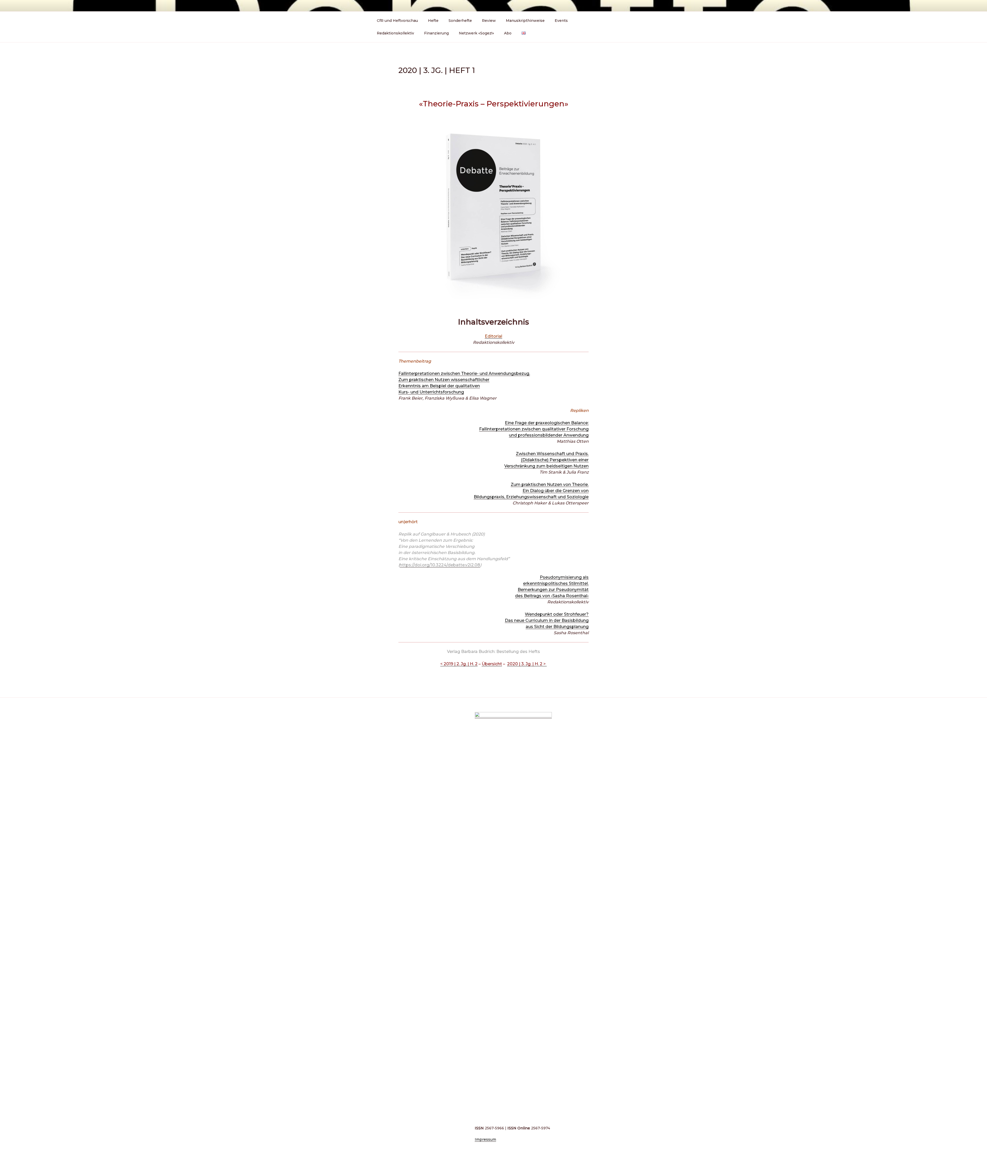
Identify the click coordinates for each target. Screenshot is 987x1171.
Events (561, 20)
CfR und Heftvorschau (397, 20)
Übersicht (492, 663)
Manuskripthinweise (525, 20)
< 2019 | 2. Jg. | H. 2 (459, 663)
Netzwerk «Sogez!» (476, 33)
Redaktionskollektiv (395, 33)
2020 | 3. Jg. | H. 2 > (527, 663)
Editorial (493, 336)
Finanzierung (436, 33)
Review (489, 20)
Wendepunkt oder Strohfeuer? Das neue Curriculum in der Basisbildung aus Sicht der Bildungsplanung (547, 620)
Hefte (433, 20)
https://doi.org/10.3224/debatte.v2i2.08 (440, 565)
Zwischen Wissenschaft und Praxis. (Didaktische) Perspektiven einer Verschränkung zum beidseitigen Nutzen (546, 459)
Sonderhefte (460, 20)
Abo (507, 33)
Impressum (485, 1139)
